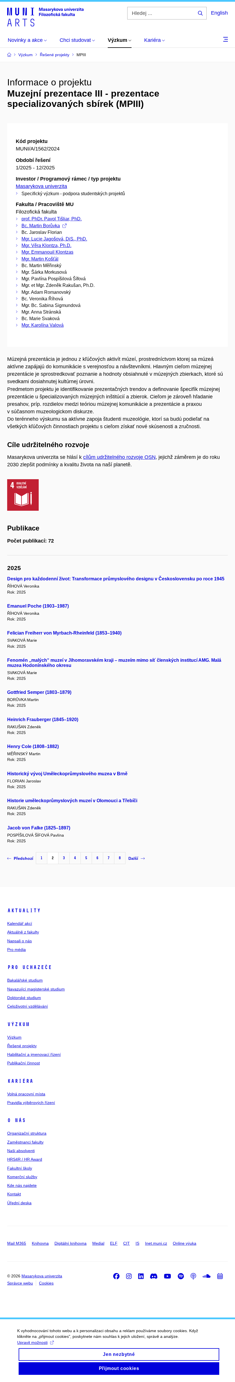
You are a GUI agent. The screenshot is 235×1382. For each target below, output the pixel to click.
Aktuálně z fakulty (23, 932)
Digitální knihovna (70, 1243)
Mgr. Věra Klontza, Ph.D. (46, 245)
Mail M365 (16, 1243)
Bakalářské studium (25, 980)
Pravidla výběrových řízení (31, 1102)
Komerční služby (22, 1176)
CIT (126, 1243)
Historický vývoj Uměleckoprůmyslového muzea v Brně (67, 773)
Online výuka (184, 1243)
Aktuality (24, 910)
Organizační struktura (26, 1133)
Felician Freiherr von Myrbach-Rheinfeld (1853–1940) (64, 633)
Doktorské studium (24, 997)
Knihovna (40, 1243)
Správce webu (20, 1283)
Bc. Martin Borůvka (40, 225)
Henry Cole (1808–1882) (33, 746)
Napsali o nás (19, 941)
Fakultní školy (19, 1168)
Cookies (46, 1283)
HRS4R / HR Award (24, 1159)
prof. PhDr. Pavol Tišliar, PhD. (51, 218)
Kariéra (20, 1081)
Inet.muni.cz (156, 1243)
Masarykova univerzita (41, 186)
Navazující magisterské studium (36, 989)
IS (137, 1243)
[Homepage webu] (45, 16)
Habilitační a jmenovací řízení (34, 1054)
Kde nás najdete (22, 1185)
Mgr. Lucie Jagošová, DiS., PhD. (54, 238)
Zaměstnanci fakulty (25, 1142)
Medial (98, 1243)
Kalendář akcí (19, 923)
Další (133, 858)
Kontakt (14, 1194)
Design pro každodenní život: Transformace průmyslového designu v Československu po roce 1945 (115, 578)
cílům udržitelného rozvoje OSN (119, 457)
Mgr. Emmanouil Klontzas (47, 252)
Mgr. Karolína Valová (42, 325)
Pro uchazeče (29, 967)
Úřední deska (19, 1203)
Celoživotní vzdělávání (27, 1006)
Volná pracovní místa (26, 1094)
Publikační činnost (23, 1063)
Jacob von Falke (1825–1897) (38, 827)
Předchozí (23, 858)
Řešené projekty (22, 1046)
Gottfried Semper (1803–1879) (39, 692)
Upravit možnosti (32, 1342)
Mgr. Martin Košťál (39, 259)
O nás (16, 1120)
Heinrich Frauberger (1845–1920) (42, 719)
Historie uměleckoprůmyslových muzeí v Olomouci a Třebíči (72, 800)
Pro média (16, 949)
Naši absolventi (21, 1150)
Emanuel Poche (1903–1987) (38, 606)
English (219, 13)
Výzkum (18, 1024)
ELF (113, 1243)
